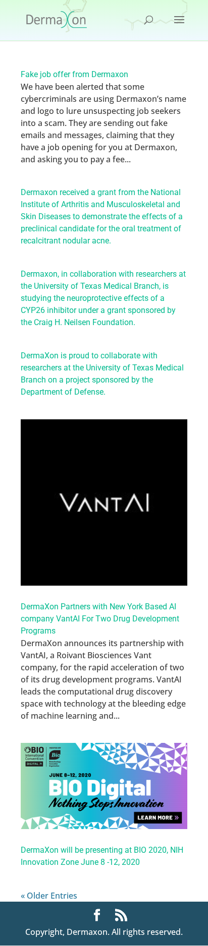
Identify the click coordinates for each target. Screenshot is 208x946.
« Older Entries (49, 895)
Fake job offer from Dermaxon (74, 74)
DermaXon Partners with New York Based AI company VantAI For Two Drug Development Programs (100, 619)
